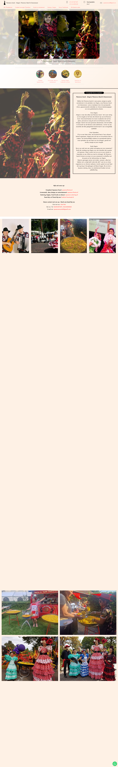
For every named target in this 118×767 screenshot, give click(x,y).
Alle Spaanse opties (75, 7)
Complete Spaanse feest (40, 81)
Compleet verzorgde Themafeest (22, 7)
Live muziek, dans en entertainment (53, 81)
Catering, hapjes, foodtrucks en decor (65, 81)
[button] (16, 34)
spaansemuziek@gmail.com (109, 3)
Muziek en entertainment (39, 7)
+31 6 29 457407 (73, 2)
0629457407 (58, 207)
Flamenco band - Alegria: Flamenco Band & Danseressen (22, 3)
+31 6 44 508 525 (73, 4)
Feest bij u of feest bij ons (78, 81)
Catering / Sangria (51, 7)
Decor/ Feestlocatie (63, 7)
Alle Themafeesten (8, 7)
